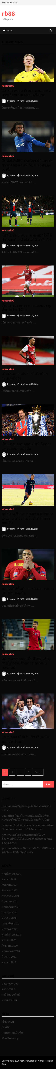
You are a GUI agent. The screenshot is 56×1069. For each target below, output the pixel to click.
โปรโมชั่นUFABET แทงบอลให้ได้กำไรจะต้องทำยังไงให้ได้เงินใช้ (27, 237)
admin (12, 101)
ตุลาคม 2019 (9, 962)
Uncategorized (10, 983)
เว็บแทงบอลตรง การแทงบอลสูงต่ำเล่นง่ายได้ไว (27, 307)
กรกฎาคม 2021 (10, 896)
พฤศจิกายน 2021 (11, 873)
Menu (10, 30)
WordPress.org (10, 1038)
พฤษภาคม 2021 (11, 907)
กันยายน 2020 (10, 945)
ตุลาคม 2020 (9, 940)
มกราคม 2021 (10, 929)
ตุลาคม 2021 (9, 879)
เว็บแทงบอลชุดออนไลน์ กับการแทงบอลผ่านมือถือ (26, 446)
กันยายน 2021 (10, 885)
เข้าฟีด (6, 1027)
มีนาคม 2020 (9, 956)
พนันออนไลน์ (8, 86)
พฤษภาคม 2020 (11, 951)
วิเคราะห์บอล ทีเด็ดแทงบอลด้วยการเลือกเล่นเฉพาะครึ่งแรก (27, 92)
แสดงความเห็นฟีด (12, 1032)
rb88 (8, 13)
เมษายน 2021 (9, 912)
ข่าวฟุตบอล (8, 989)
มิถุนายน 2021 (10, 901)
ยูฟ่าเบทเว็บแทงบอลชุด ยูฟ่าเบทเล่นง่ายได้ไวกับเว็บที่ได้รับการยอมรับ (27, 518)
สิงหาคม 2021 (9, 890)
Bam (4, 1064)
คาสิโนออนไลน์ (11, 994)
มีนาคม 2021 (9, 918)
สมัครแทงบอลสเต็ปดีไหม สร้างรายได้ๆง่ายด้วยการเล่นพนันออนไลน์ (26, 663)
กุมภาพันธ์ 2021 (11, 923)
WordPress (43, 1060)
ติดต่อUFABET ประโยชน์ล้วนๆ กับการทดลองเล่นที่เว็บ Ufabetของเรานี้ (28, 165)
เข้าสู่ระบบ (8, 1021)
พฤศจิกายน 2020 (11, 934)
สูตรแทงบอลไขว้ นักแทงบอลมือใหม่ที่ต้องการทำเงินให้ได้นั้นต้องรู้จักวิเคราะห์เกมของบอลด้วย (27, 839)
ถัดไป (38, 772)
